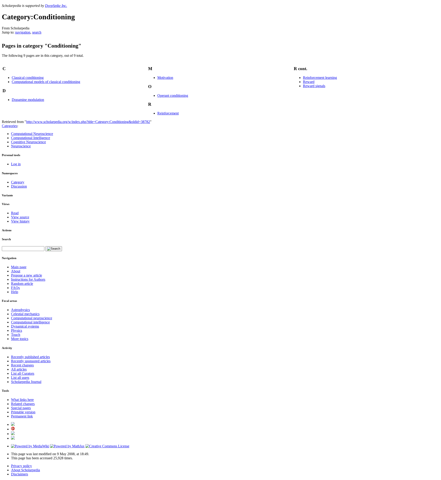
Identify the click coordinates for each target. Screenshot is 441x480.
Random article (22, 284)
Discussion (19, 186)
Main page (18, 267)
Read (15, 213)
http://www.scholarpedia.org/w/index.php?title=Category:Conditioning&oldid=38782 (88, 122)
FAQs (15, 288)
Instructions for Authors (28, 279)
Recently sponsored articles (31, 361)
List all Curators (22, 373)
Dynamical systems (25, 326)
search (36, 32)
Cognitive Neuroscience (28, 142)
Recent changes (22, 365)
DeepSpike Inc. (56, 6)
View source (20, 217)
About (15, 271)
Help (14, 292)
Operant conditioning (172, 95)
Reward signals (314, 86)
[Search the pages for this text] (53, 248)
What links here (22, 400)
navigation (22, 32)
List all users (20, 378)
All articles (19, 369)
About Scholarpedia (25, 470)
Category (17, 182)
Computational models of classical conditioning (46, 82)
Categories (9, 126)
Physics (16, 330)
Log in (16, 164)
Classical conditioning (28, 78)
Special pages (21, 408)
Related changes (23, 404)
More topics (19, 339)
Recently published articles (30, 357)
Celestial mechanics (25, 314)
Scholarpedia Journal (26, 382)
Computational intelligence (30, 322)
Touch (15, 335)
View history (20, 221)
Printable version (23, 412)
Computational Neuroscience (32, 134)
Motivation (165, 78)
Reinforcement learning (320, 78)
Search (6, 239)
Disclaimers (19, 474)
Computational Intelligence (30, 138)
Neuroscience (21, 146)
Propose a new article (26, 275)
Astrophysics (20, 310)
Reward (308, 82)
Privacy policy (21, 466)
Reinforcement (168, 113)
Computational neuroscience (31, 318)
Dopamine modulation (28, 100)
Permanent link (22, 416)
